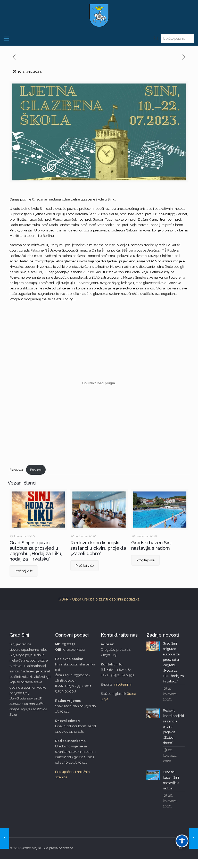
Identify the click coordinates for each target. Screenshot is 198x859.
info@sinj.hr (123, 684)
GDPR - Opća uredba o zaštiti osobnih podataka (99, 599)
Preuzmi (36, 469)
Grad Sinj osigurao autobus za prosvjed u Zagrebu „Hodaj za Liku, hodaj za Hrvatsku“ (36, 551)
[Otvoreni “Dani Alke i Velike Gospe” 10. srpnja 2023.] (4, 838)
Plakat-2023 (17, 469)
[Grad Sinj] (99, 15)
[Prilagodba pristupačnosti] (182, 841)
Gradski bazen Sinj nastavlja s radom (151, 545)
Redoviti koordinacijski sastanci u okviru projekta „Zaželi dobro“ (98, 548)
